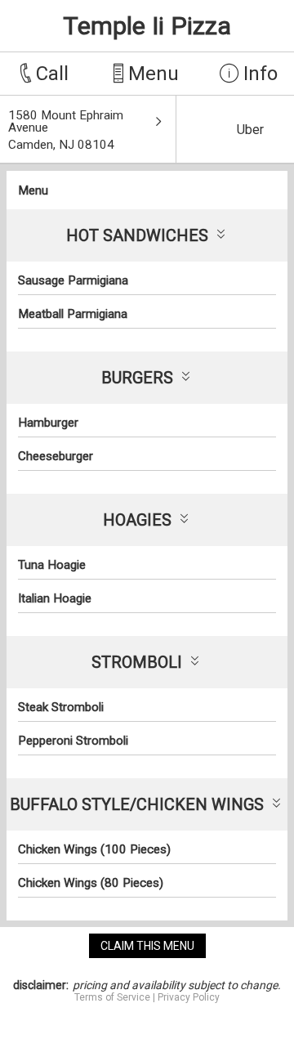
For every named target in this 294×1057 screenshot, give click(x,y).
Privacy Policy (189, 997)
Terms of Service (112, 997)
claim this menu (147, 945)
